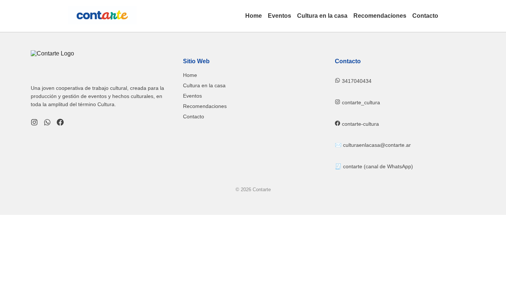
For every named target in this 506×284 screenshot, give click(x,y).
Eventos (279, 16)
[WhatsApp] (47, 123)
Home (253, 16)
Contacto (425, 16)
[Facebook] (60, 123)
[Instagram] (34, 123)
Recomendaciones (379, 16)
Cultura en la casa (322, 16)
